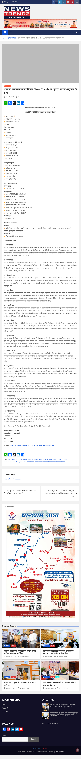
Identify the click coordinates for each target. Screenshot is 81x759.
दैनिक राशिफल (7, 86)
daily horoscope (29, 459)
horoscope (57, 459)
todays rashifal (21, 462)
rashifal (64, 459)
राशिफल (62, 462)
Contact (5, 711)
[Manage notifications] (77, 750)
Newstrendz (22, 97)
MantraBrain (60, 752)
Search (4, 735)
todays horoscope (10, 462)
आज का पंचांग (30, 462)
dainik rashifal (49, 459)
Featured (7, 645)
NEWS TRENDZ (25, 656)
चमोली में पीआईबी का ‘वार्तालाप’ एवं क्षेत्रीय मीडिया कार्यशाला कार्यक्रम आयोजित (62, 705)
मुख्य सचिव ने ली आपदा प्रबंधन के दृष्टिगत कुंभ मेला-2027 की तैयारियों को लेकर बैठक (64, 714)
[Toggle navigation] (10, 32)
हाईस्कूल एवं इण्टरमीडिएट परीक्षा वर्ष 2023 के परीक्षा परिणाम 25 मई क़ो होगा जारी (32, 445)
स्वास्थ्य (57, 677)
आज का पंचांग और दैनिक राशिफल (43, 462)
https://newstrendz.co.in (13, 479)
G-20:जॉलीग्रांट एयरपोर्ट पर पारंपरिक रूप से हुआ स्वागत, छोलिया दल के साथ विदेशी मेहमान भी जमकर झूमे (59, 493)
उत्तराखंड (13, 645)
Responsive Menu (76, 2)
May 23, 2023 (10, 97)
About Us (5, 708)
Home (4, 705)
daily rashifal (39, 459)
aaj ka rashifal (12, 459)
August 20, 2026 (11, 656)
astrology (21, 459)
